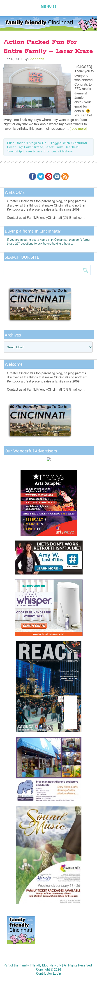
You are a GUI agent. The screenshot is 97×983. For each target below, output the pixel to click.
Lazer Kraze (33, 147)
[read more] (78, 128)
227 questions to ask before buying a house (43, 243)
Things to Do (36, 143)
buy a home (39, 239)
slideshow (65, 151)
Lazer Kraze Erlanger (39, 151)
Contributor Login (48, 973)
